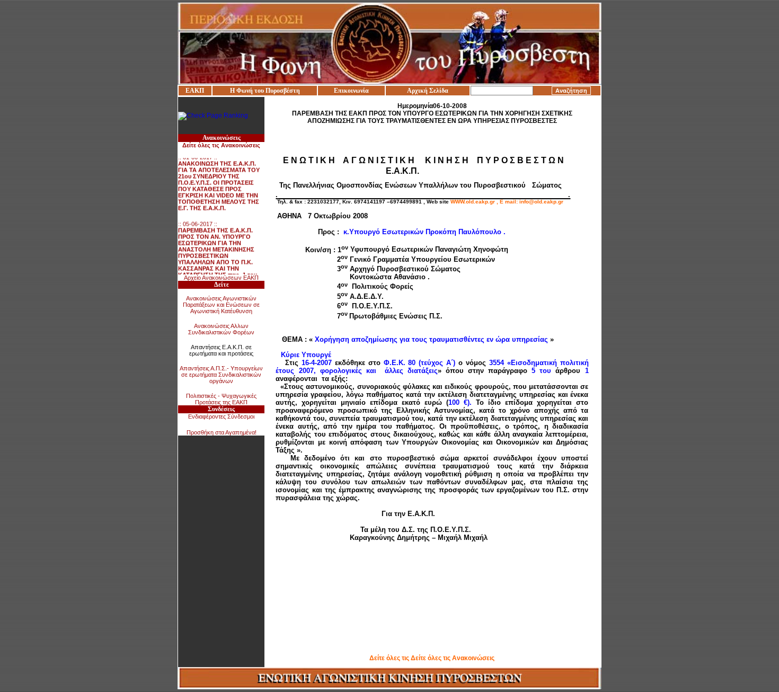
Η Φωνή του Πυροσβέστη (265, 90)
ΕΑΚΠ (194, 90)
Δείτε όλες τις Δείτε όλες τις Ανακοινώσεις (431, 658)
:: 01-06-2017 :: (219, 178)
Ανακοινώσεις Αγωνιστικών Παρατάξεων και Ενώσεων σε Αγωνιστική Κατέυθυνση (221, 304)
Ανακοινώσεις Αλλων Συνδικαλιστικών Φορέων (221, 329)
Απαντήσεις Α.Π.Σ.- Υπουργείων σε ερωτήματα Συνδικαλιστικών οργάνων (221, 374)
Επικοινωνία (351, 90)
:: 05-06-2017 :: (217, 248)
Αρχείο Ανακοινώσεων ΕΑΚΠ (221, 277)
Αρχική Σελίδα (427, 90)
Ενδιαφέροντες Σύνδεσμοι (221, 416)
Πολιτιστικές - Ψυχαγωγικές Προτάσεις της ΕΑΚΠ (221, 399)
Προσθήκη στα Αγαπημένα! (221, 432)
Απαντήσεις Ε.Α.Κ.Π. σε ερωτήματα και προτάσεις (221, 350)
